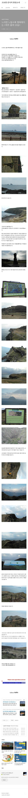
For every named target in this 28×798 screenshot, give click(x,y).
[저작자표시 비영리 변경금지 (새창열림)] (16, 720)
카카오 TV (23, 7)
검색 (23, 3)
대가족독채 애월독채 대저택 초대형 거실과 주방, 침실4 (10, 711)
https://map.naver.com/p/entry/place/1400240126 (12, 709)
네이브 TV (15, 7)
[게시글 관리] (8, 720)
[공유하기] (6, 720)
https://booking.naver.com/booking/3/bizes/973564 (12, 699)
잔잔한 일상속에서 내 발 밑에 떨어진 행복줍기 (10, 777)
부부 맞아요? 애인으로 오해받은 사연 (10, 734)
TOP (25, 794)
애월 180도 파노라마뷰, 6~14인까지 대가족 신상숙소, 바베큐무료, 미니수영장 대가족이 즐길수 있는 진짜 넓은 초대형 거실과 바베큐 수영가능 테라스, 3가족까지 (10, 713)
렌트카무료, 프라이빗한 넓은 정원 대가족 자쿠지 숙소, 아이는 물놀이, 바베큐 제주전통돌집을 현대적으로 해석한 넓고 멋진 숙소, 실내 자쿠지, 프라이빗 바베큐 (10, 704)
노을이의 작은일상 (6, 725)
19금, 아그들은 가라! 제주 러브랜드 (10, 728)
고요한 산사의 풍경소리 (11, 3)
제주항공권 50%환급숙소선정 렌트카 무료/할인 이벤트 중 (10, 702)
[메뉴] (25, 3)
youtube (8, 7)
